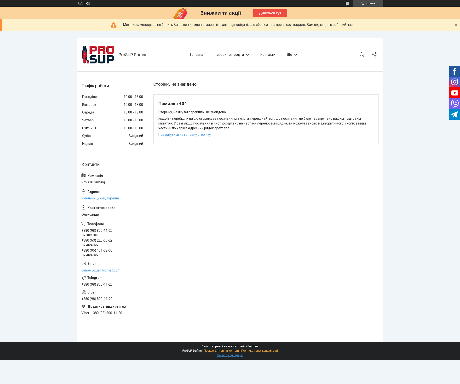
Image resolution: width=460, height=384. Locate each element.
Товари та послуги (229, 54)
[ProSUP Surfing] (98, 55)
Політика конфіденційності (259, 350)
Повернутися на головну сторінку (184, 134)
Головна (196, 54)
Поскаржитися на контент (221, 350)
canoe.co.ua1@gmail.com (101, 270)
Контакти (267, 54)
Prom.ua (253, 346)
